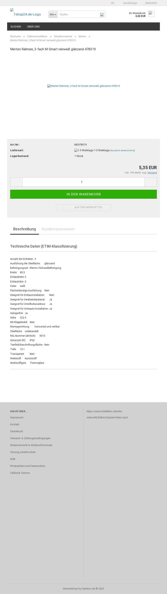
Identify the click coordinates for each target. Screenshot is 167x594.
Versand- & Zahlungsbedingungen (30, 438)
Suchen (16, 26)
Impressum (16, 417)
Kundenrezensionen (58, 229)
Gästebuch (16, 431)
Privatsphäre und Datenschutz (27, 465)
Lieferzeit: (17, 150)
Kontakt (14, 424)
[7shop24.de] (26, 14)
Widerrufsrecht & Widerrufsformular (31, 445)
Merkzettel (150, 3)
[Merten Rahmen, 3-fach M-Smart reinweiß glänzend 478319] (83, 85)
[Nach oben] (156, 588)
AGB (12, 459)
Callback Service (20, 472)
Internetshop (70, 588)
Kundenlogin (129, 3)
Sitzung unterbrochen (23, 452)
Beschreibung (24, 229)
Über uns (33, 26)
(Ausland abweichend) (122, 150)
